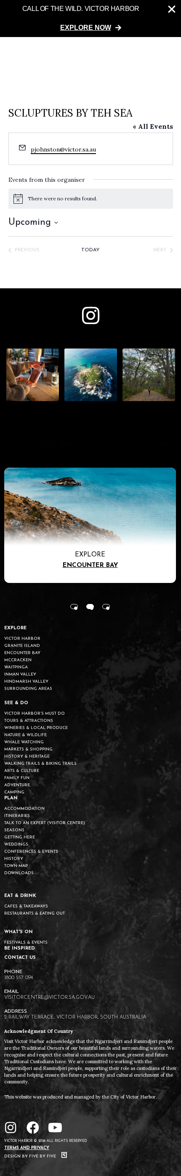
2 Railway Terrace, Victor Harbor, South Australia (75, 1017)
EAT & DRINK (20, 896)
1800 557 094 (18, 977)
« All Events (153, 126)
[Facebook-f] (33, 1127)
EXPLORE (15, 628)
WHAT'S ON (18, 932)
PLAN (11, 798)
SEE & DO (16, 703)
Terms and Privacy (26, 1148)
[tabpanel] (90, 525)
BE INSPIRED (19, 948)
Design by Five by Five (30, 1156)
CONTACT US (20, 957)
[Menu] (165, 56)
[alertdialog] (90, 18)
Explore (90, 555)
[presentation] (74, 606)
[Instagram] (10, 1127)
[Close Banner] (172, 9)
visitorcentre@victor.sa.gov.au (49, 997)
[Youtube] (55, 1127)
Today (90, 250)
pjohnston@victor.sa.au (63, 149)
